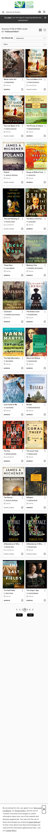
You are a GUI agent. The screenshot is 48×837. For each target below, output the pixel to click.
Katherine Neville (11, 454)
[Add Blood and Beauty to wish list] (44, 368)
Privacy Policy (20, 811)
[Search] (3, 12)
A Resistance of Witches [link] (12, 544)
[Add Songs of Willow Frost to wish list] (44, 182)
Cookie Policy (11, 830)
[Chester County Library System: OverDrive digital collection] (24, 4)
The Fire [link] (7, 451)
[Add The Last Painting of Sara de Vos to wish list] (22, 229)
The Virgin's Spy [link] (32, 590)
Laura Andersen (33, 593)
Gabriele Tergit (32, 500)
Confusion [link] (8, 312)
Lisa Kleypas (10, 407)
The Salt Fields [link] (9, 590)
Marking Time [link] (31, 265)
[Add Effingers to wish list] (44, 507)
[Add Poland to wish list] (22, 182)
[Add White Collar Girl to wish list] (22, 89)
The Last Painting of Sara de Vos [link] (12, 219)
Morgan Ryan (10, 547)
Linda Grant (32, 222)
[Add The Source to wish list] (22, 507)
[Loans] (40, 12)
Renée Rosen (10, 82)
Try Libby (7, 17)
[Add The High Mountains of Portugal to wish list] (22, 368)
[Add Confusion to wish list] (22, 321)
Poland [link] (6, 172)
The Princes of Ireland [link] (34, 126)
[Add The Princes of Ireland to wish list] (44, 136)
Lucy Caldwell (10, 268)
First (19, 615)
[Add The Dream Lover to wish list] (44, 321)
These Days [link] (8, 265)
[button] (40, 31)
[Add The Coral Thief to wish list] (44, 461)
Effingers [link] (29, 498)
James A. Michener (12, 175)
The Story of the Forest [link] (35, 219)
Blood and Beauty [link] (33, 358)
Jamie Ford (31, 175)
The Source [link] (8, 498)
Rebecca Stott (32, 454)
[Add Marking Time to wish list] (44, 275)
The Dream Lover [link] (32, 312)
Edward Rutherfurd (34, 129)
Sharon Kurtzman (33, 82)
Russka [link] (29, 405)
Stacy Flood (9, 593)
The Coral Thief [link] (32, 451)
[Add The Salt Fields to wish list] (22, 600)
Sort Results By (7, 38)
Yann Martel (9, 361)
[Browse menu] (44, 12)
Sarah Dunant (32, 361)
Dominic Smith (10, 222)
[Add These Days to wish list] (22, 275)
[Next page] (32, 610)
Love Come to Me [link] (10, 405)
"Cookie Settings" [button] (33, 822)
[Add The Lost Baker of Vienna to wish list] (44, 89)
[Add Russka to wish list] (44, 414)
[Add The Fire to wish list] (22, 461)
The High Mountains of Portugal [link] (12, 358)
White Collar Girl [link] (10, 79)
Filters (6, 44)
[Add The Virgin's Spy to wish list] (44, 600)
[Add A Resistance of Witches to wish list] (22, 554)
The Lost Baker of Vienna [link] (35, 79)
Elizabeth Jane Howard (35, 268)
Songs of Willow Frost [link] (34, 172)
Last (30, 615)
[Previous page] (17, 610)
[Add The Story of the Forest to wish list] (44, 229)
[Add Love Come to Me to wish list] (22, 414)
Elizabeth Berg (32, 314)
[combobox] (19, 12)
